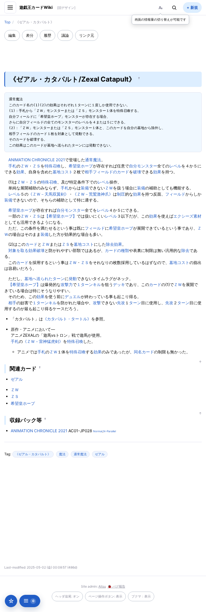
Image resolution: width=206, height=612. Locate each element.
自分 (133, 165)
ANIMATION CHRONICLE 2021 (36, 159)
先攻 (121, 302)
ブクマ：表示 (141, 596)
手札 (12, 165)
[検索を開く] (174, 7)
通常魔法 (93, 159)
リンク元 (86, 35)
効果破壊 (36, 250)
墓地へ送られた (38, 278)
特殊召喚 (53, 165)
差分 (30, 35)
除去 (110, 244)
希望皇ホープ (81, 165)
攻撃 (97, 302)
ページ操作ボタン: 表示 (105, 596)
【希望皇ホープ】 (61, 216)
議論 (65, 35)
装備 (85, 187)
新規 (194, 7)
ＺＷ (24, 165)
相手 (89, 171)
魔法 (62, 454)
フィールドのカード (111, 171)
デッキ (119, 284)
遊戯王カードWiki (36, 7)
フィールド (175, 194)
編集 (12, 35)
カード (31, 244)
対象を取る (18, 250)
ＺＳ (36, 165)
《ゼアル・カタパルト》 (33, 454)
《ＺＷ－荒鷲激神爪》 (93, 194)
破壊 (137, 171)
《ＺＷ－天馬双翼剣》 (48, 194)
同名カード (144, 351)
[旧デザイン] (66, 8)
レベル (175, 165)
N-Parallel (109, 431)
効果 (20, 171)
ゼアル (17, 379)
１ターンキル (89, 284)
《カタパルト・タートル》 (67, 318)
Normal (97, 431)
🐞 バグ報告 (116, 586)
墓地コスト (63, 171)
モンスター (147, 165)
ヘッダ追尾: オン (67, 596)
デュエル (73, 296)
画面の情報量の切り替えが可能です (160, 19)
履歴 (47, 35)
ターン (59, 278)
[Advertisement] (103, 53)
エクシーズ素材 (187, 216)
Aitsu (102, 586)
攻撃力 (67, 284)
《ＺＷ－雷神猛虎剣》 (43, 341)
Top (7, 22)
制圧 (121, 194)
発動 (73, 278)
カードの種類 (117, 250)
